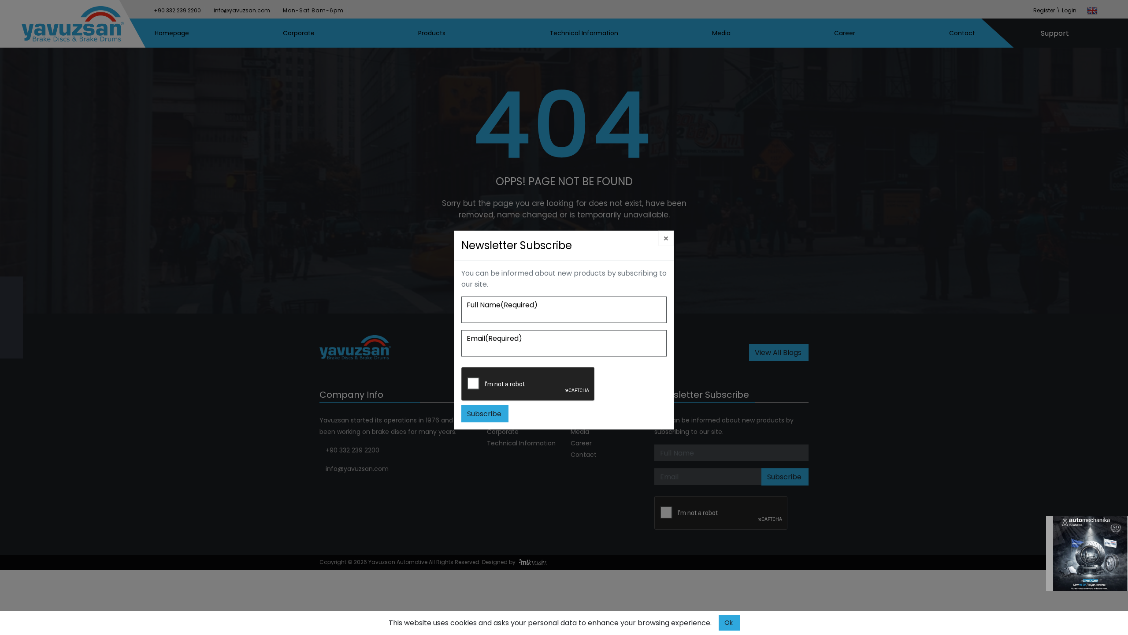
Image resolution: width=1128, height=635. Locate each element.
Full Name (502, 305)
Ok (728, 622)
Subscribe (484, 414)
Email (494, 338)
